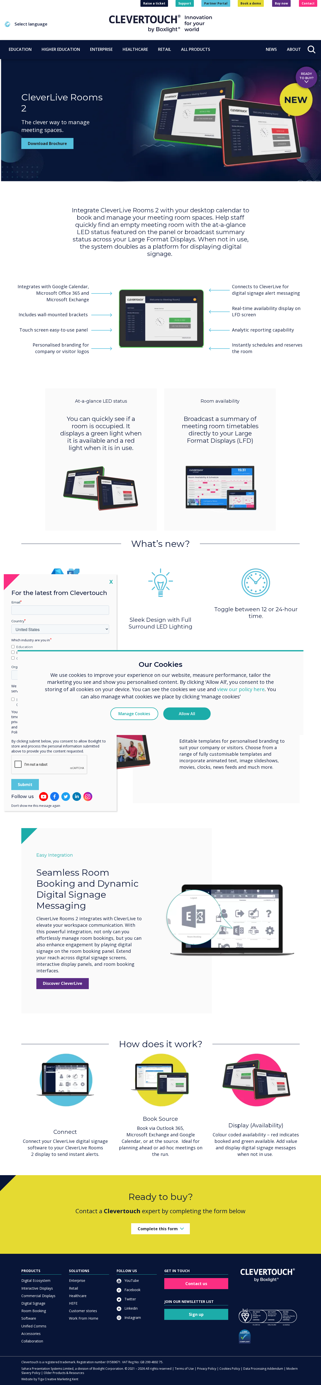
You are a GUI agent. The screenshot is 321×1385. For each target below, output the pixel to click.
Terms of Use (184, 1368)
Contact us (196, 1283)
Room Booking (33, 1310)
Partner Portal (215, 3)
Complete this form (158, 1229)
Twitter (129, 1299)
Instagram (132, 1317)
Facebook (131, 1289)
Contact (308, 3)
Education (24, 647)
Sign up (196, 1314)
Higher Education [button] (61, 49)
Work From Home (83, 1318)
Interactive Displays (37, 1288)
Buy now (281, 3)
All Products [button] (195, 49)
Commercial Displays (38, 1295)
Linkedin (130, 1308)
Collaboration (32, 1341)
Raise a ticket (154, 3)
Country (17, 621)
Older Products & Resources (64, 1373)
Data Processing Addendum (263, 1368)
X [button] (111, 581)
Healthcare (78, 1295)
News (271, 49)
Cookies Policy (229, 1368)
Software (28, 1318)
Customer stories (83, 1310)
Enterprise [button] (101, 49)
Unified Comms (33, 1326)
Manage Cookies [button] (134, 713)
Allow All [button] (187, 713)
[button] (56, 24)
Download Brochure (47, 143)
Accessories (31, 1333)
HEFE (73, 1303)
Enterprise (77, 1280)
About (294, 49)
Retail (73, 1288)
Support (184, 3)
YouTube (131, 1280)
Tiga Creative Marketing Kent (58, 1379)
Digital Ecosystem (35, 1280)
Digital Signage (33, 1303)
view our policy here (241, 689)
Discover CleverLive (62, 983)
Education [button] (20, 49)
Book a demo (250, 3)
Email (15, 602)
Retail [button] (164, 49)
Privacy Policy (206, 1368)
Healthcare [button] (135, 49)
